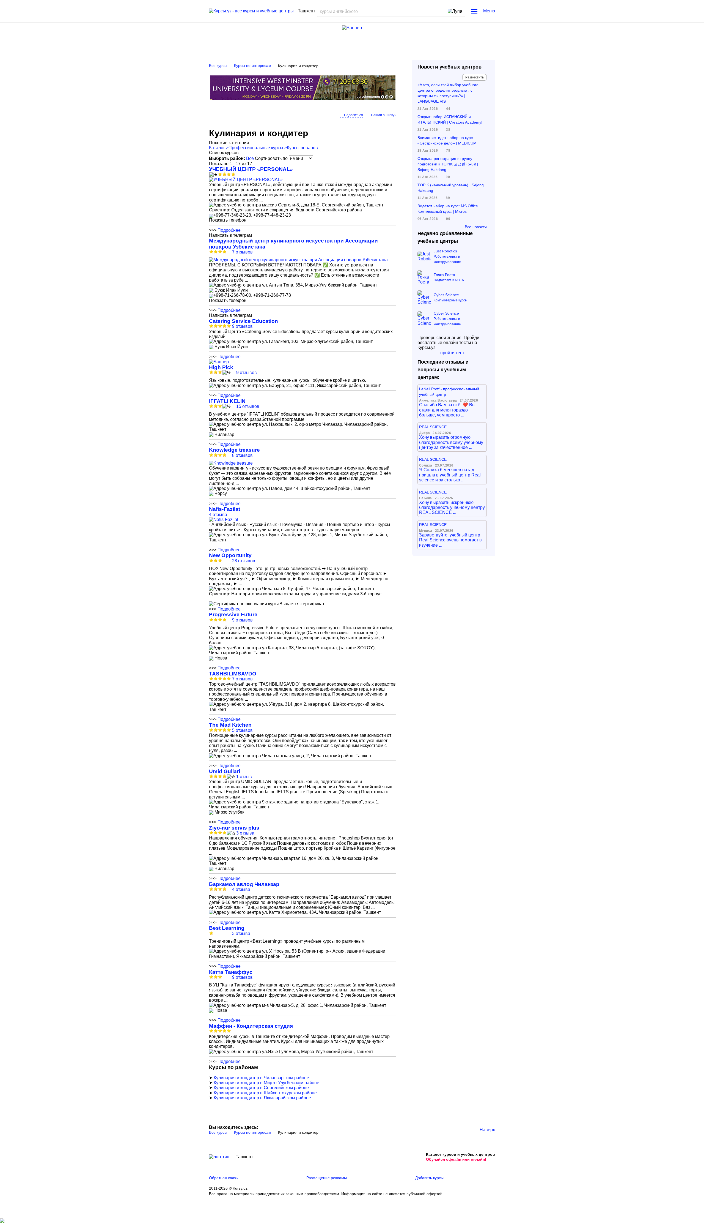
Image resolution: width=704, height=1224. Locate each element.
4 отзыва (218, 514)
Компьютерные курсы (451, 300)
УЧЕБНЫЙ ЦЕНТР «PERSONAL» (251, 169)
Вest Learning (226, 928)
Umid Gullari (224, 771)
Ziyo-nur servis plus (234, 828)
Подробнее (229, 230)
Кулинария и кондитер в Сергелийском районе (261, 1087)
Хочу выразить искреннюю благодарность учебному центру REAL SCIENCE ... (452, 507)
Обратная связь (223, 1178)
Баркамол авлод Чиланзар (244, 884)
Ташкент (244, 1156)
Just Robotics (445, 251)
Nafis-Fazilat (224, 509)
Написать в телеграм (230, 235)
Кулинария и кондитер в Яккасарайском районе (262, 1097)
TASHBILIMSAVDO (232, 674)
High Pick (221, 367)
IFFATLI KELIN (227, 401)
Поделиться (353, 115)
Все (250, 158)
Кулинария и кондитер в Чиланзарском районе (261, 1077)
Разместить (474, 77)
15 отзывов (247, 406)
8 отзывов (242, 455)
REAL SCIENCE (433, 427)
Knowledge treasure (234, 450)
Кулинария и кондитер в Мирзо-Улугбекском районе (266, 1082)
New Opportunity (230, 555)
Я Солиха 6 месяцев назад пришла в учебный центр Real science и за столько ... (450, 474)
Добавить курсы (429, 1178)
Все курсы (218, 65)
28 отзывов (243, 560)
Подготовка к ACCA (449, 280)
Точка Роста (444, 274)
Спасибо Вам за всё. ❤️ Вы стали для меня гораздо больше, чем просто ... (447, 409)
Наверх (487, 1129)
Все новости (476, 227)
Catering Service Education (243, 321)
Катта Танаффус (230, 972)
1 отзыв (244, 776)
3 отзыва (245, 833)
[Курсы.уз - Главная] (251, 11)
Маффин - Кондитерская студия (251, 1026)
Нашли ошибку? (383, 115)
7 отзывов (242, 252)
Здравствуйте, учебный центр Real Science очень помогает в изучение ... (450, 540)
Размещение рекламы (326, 1178)
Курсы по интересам (252, 65)
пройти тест (452, 352)
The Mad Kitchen (230, 725)
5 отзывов (242, 730)
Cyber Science (446, 295)
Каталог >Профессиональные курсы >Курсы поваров (263, 147)
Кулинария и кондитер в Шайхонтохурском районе (265, 1093)
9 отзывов (242, 326)
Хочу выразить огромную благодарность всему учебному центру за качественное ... (451, 442)
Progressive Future (233, 614)
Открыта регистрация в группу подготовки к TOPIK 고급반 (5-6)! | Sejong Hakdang (447, 164)
